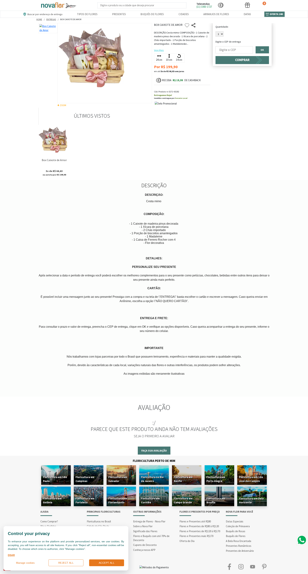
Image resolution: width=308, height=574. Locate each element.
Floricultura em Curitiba (150, 500)
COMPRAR (242, 60)
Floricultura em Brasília (215, 500)
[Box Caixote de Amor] (54, 141)
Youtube (252, 567)
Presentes (119, 14)
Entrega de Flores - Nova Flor (149, 521)
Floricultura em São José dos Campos (251, 479)
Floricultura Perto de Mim (154, 461)
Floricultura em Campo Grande (183, 500)
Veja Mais (159, 50)
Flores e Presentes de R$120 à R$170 (199, 531)
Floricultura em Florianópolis (117, 500)
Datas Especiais (234, 521)
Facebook (229, 567)
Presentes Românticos (238, 545)
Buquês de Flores (152, 14)
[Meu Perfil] (234, 5)
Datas (247, 14)
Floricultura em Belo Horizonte (251, 500)
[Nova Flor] (58, 5)
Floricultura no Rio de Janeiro (152, 479)
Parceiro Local (181, 98)
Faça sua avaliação (154, 450)
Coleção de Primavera (238, 526)
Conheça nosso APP (144, 550)
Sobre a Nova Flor (143, 526)
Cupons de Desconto (145, 545)
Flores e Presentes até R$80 (195, 521)
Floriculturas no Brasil (99, 521)
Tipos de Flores (87, 14)
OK (262, 49)
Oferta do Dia (186, 541)
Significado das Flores (145, 531)
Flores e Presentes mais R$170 (196, 536)
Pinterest (264, 567)
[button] (220, 5)
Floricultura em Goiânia (52, 500)
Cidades (184, 14)
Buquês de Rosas (235, 531)
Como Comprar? (49, 521)
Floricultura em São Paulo (55, 479)
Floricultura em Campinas (85, 479)
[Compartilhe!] (193, 25)
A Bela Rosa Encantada (238, 541)
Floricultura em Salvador (117, 479)
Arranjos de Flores (216, 14)
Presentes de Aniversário (240, 550)
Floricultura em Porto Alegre (215, 479)
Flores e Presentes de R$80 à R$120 (199, 526)
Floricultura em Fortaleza (85, 500)
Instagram (241, 567)
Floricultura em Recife (183, 479)
